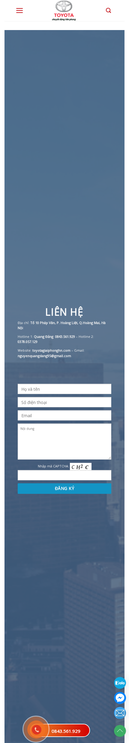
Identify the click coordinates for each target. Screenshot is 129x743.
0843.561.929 (66, 731)
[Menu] (20, 10)
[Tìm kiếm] (108, 11)
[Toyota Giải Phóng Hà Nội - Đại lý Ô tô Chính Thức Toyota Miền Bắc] (64, 10)
